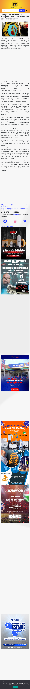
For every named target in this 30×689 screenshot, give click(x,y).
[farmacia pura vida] (15, 373)
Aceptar (15, 686)
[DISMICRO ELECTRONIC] (15, 435)
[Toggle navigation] (26, 10)
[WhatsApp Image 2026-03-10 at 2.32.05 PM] (15, 631)
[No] (28, 684)
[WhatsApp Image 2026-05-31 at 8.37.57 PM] (15, 503)
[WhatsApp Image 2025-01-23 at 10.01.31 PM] (13, 243)
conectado (16, 214)
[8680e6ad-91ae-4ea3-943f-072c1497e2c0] (15, 467)
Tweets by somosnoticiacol (8, 226)
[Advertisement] (15, 66)
